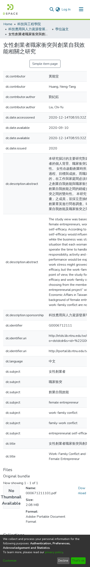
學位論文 (62, 29)
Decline (63, 561)
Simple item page (45, 63)
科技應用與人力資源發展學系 (29, 29)
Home (7, 24)
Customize (10, 561)
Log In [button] (66, 9)
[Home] (10, 9)
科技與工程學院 (29, 24)
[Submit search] (51, 9)
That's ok (78, 561)
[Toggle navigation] (81, 9)
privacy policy (54, 552)
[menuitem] (57, 9)
